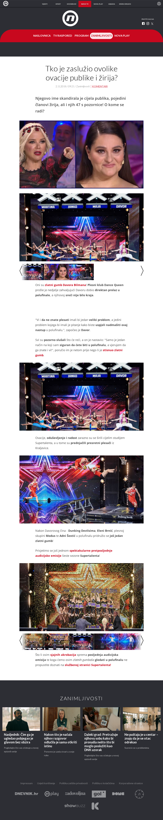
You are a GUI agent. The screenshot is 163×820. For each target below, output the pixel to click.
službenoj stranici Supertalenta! (88, 665)
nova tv (85, 4)
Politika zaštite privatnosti (73, 783)
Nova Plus (51, 794)
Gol (99, 794)
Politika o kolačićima (103, 783)
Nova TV (6, 3)
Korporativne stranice (131, 783)
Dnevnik (26, 794)
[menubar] (159, 3)
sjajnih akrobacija (63, 655)
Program (82, 35)
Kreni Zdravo (95, 806)
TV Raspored (62, 35)
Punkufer (139, 794)
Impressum (26, 783)
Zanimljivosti (101, 35)
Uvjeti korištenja (46, 783)
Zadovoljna (75, 794)
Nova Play (122, 35)
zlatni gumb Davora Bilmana (65, 285)
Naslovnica (42, 35)
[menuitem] (159, 4)
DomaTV (118, 794)
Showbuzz (74, 806)
